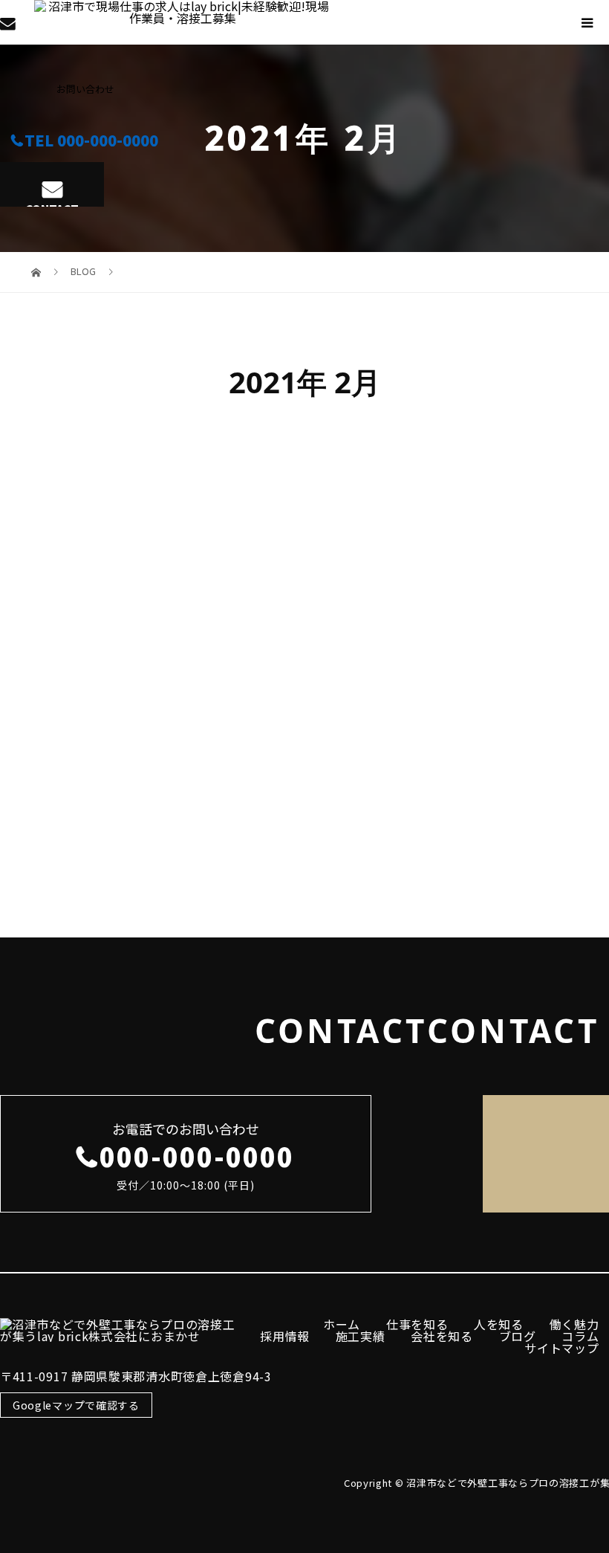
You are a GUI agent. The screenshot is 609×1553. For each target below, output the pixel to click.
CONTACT (52, 204)
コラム (580, 1336)
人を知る (499, 1324)
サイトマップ (561, 1348)
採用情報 (285, 1336)
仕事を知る (417, 1324)
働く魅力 (574, 1324)
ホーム (341, 1324)
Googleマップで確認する (76, 1405)
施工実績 (360, 1336)
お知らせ (106, 819)
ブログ (517, 1336)
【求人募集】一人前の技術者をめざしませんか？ (105, 645)
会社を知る (442, 1336)
